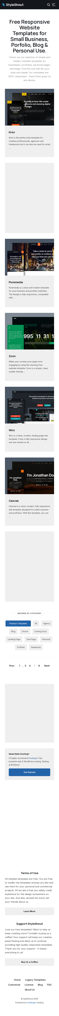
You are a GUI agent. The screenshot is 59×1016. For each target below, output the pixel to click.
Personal (46, 639)
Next (47, 665)
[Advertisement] (29, 198)
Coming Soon (40, 631)
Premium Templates (18, 623)
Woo (12, 430)
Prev (11, 665)
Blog (13, 631)
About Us (30, 989)
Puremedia (16, 282)
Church (25, 631)
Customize (14, 984)
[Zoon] (29, 348)
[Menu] (54, 5)
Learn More (29, 911)
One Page (31, 639)
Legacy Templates (35, 979)
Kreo (12, 132)
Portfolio (21, 647)
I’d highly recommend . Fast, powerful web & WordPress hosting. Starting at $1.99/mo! (29, 759)
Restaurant (36, 647)
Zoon (12, 356)
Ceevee (14, 501)
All (36, 623)
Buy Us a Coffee (29, 962)
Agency (46, 623)
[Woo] (29, 422)
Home (17, 979)
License (29, 984)
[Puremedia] (29, 274)
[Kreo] (29, 124)
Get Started (29, 772)
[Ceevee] (29, 492)
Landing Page (14, 639)
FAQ (49, 984)
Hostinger (31, 1002)
